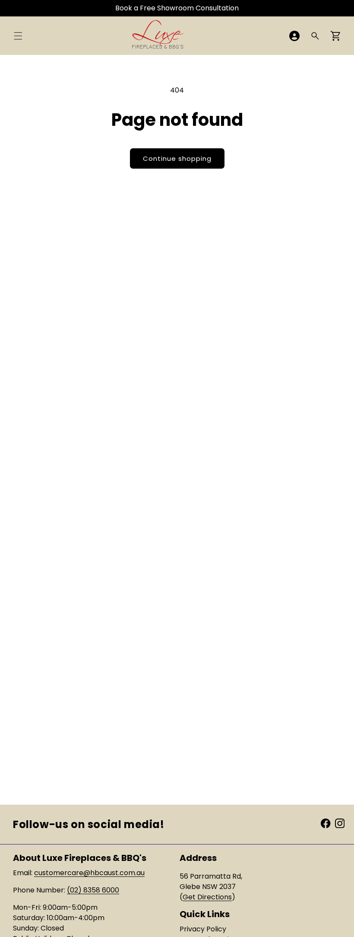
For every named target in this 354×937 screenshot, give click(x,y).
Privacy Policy (203, 929)
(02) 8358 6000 (93, 890)
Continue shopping (177, 158)
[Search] (315, 35)
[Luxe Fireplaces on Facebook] (325, 823)
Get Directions (207, 897)
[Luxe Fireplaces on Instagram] (340, 823)
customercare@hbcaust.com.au (89, 873)
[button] (18, 35)
